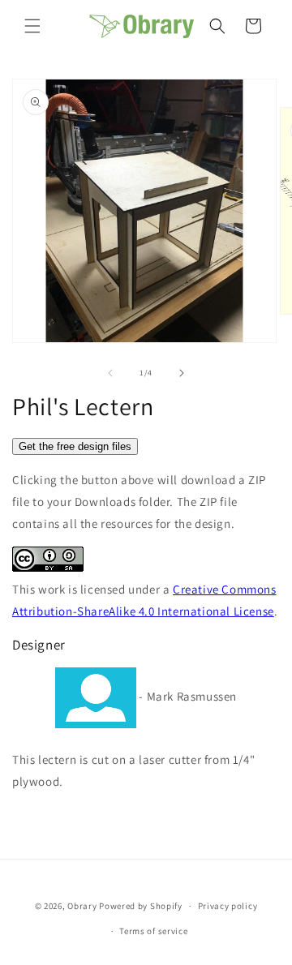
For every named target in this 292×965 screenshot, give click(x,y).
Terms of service (153, 931)
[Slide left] (110, 373)
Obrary (82, 905)
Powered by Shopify (140, 905)
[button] (32, 26)
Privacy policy (228, 905)
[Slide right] (182, 373)
